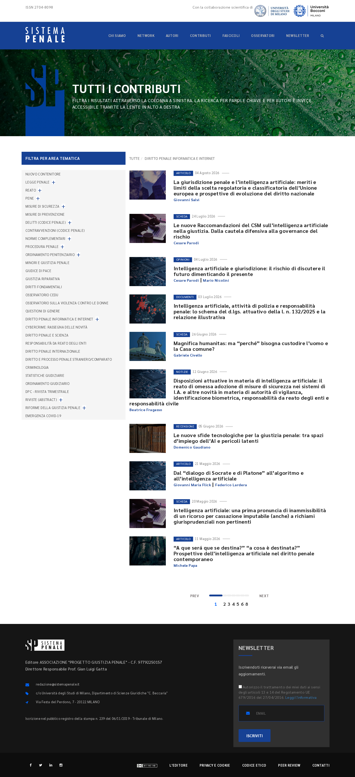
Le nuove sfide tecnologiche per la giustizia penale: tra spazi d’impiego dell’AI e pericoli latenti (249, 438)
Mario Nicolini (216, 280)
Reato (30, 190)
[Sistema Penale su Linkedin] (51, 765)
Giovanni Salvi (187, 199)
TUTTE (134, 158)
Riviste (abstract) (41, 399)
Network (145, 35)
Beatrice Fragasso (145, 409)
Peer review (289, 765)
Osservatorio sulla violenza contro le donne (66, 303)
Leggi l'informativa (301, 697)
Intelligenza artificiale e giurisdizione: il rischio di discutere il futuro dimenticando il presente (249, 271)
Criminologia (37, 367)
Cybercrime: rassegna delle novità (56, 327)
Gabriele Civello (188, 355)
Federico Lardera (231, 484)
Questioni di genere (42, 311)
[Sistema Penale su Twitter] (41, 765)
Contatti (321, 765)
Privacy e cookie (215, 765)
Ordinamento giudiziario (47, 383)
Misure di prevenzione (44, 214)
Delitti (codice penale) (45, 222)
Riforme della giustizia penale (52, 407)
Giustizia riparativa (42, 278)
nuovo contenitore (43, 174)
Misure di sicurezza (42, 206)
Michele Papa (186, 565)
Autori (172, 35)
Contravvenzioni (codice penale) (55, 230)
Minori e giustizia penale (47, 262)
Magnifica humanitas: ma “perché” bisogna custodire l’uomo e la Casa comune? (251, 346)
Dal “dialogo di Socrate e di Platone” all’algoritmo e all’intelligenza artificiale (239, 475)
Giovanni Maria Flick (192, 484)
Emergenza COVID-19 (43, 415)
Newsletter (297, 35)
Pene (29, 198)
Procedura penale (41, 246)
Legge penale (37, 182)
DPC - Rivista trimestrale (47, 391)
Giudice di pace (38, 270)
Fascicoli (231, 35)
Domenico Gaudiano (192, 447)
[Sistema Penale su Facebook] (30, 765)
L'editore (178, 765)
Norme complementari (45, 238)
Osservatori (262, 35)
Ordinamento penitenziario (50, 254)
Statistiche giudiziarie (44, 375)
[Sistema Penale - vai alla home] (44, 34)
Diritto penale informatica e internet (59, 319)
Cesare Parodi (186, 242)
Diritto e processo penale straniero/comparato (68, 359)
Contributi (200, 35)
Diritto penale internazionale (52, 351)
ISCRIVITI (254, 735)
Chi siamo (117, 35)
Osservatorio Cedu (41, 295)
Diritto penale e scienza (47, 335)
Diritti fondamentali (43, 287)
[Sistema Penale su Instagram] (61, 765)
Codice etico (254, 765)
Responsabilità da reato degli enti (56, 343)
